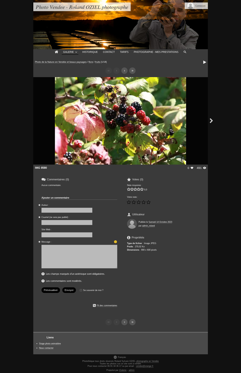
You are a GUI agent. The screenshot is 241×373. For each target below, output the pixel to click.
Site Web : (46, 229)
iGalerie (122, 370)
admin (131, 370)
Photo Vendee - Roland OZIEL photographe (82, 6)
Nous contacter (46, 348)
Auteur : (45, 205)
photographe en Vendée (147, 361)
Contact (109, 52)
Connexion (200, 6)
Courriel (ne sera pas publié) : (55, 217)
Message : (46, 242)
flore (91, 62)
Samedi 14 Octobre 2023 (160, 222)
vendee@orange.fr (144, 366)
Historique (90, 52)
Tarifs (124, 52)
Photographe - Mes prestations (156, 52)
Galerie (68, 52)
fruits (97, 62)
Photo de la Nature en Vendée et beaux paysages (61, 62)
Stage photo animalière (50, 343)
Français (119, 357)
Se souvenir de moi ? (93, 290)
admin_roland (148, 225)
